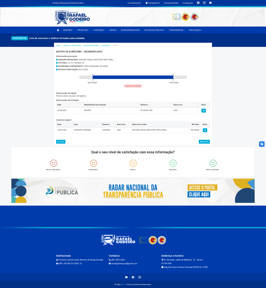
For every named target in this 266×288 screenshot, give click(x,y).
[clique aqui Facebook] (133, 277)
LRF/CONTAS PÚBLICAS (154, 30)
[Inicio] (57, 30)
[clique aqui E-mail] (126, 277)
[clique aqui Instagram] (139, 277)
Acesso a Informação (72, 45)
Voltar (61, 142)
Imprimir (205, 142)
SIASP (123, 284)
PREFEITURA (83, 30)
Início (58, 45)
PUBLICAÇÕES (195, 30)
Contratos (106, 45)
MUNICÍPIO (67, 30)
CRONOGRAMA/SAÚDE (130, 30)
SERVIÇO (113, 30)
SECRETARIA (98, 30)
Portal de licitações (91, 45)
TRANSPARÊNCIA (176, 30)
